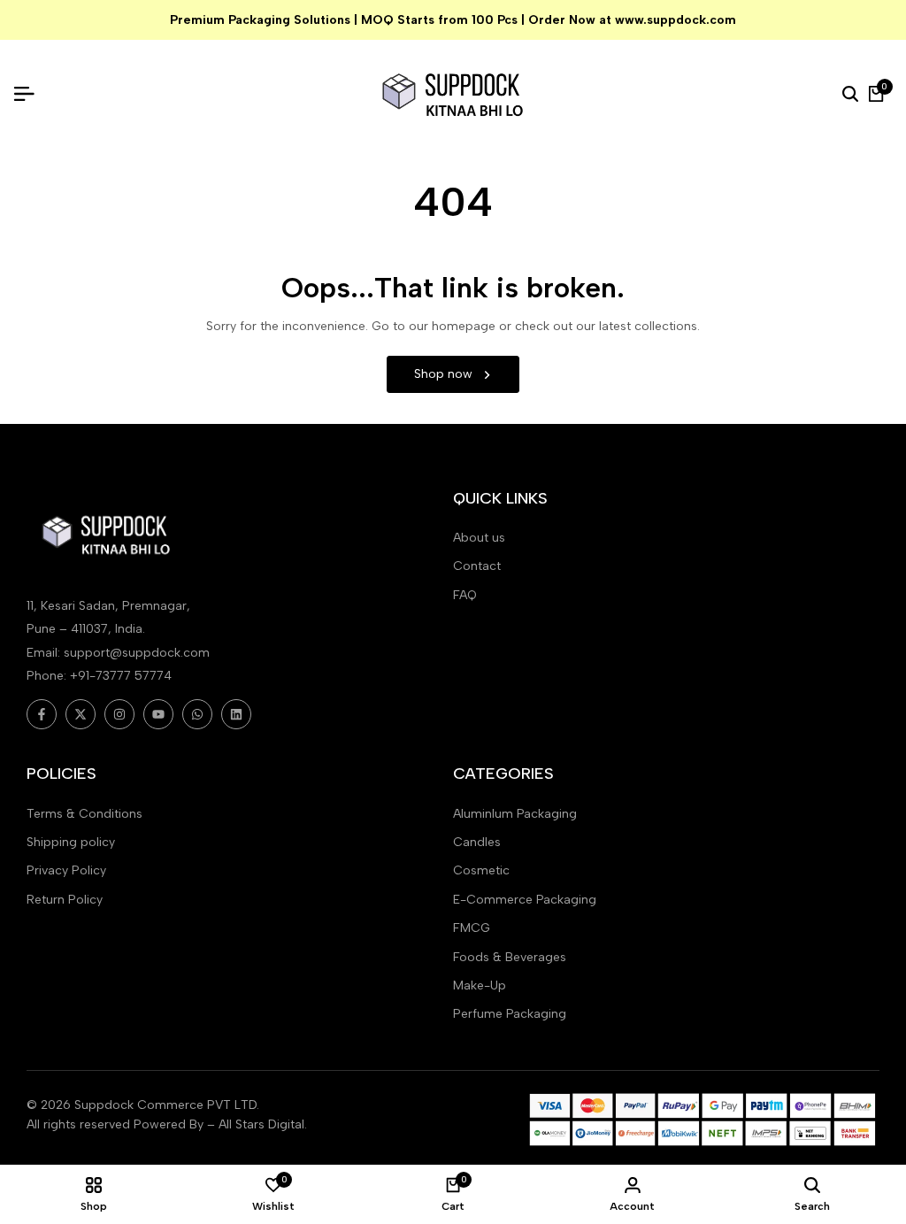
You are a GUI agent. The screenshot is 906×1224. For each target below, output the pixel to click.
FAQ (465, 595)
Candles (477, 842)
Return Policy (65, 899)
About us (479, 537)
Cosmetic (481, 870)
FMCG (471, 927)
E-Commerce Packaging (524, 899)
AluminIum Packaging (515, 813)
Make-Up (479, 985)
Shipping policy (71, 842)
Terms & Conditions (84, 813)
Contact (477, 566)
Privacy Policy (66, 870)
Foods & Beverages (509, 957)
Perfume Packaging (509, 1013)
